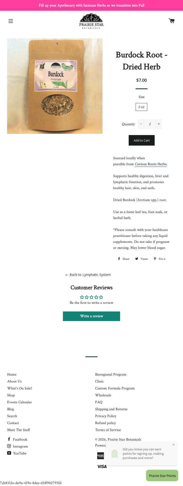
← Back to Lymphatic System (88, 274)
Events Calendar (19, 402)
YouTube (19, 453)
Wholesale (103, 395)
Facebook (19, 439)
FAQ (98, 402)
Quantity (128, 124)
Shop (11, 395)
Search (12, 416)
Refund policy (105, 423)
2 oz (141, 107)
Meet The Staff (18, 429)
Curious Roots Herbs (151, 164)
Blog (10, 409)
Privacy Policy (105, 416)
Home (11, 374)
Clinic (99, 381)
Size (142, 96)
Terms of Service (108, 429)
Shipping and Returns (111, 409)
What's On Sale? (19, 388)
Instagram (20, 446)
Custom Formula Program (115, 388)
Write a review (91, 316)
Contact (13, 423)
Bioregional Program (111, 374)
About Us (14, 381)
